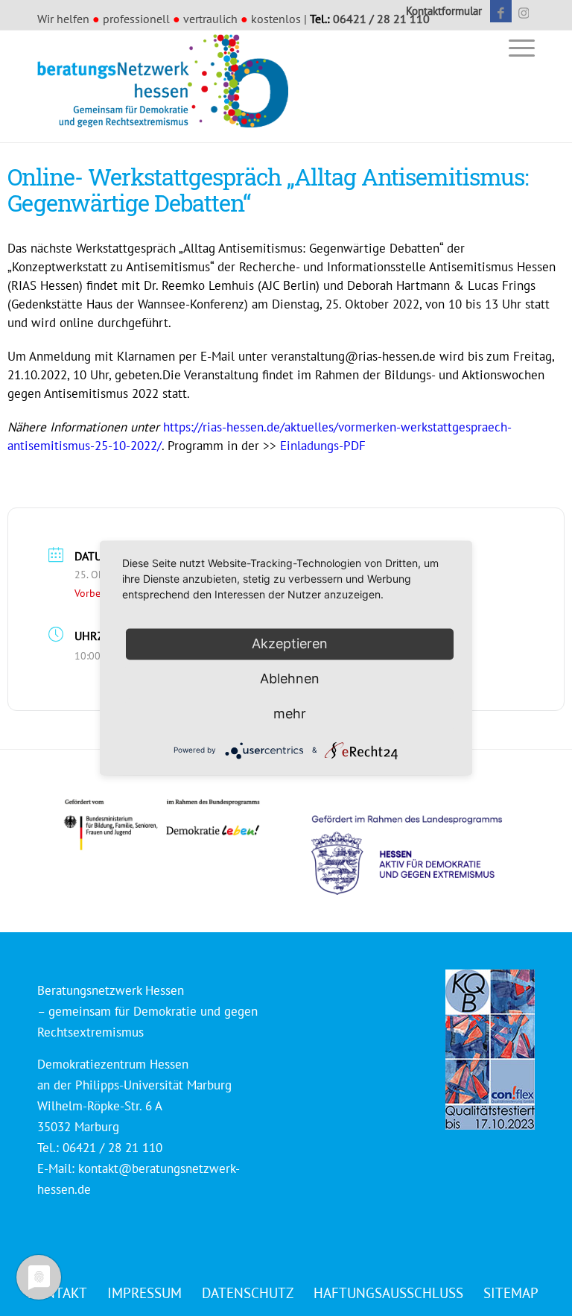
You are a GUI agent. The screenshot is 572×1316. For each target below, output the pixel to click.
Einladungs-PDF (323, 445)
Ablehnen (290, 678)
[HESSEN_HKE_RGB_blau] (423, 841)
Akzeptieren (290, 643)
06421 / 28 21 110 (381, 18)
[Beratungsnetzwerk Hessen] (167, 86)
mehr (289, 713)
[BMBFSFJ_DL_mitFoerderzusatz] (161, 824)
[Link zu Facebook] (501, 11)
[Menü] (518, 47)
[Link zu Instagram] (523, 11)
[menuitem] (440, 11)
